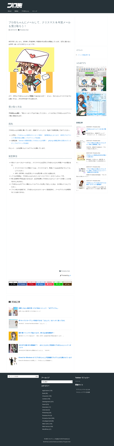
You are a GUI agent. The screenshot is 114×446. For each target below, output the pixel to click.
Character (46, 396)
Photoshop (46, 412)
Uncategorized (48, 421)
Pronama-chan (24, 30)
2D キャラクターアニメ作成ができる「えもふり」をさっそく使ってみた (42, 320)
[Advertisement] (40, 216)
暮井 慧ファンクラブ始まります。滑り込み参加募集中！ (37, 333)
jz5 (70, 275)
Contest (46, 399)
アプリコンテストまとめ (83, 389)
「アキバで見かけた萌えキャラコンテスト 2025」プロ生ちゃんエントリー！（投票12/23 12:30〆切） (96, 170)
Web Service (47, 426)
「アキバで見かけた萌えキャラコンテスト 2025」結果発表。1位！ (96, 143)
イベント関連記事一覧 (84, 55)
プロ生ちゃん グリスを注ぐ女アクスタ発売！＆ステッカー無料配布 (96, 183)
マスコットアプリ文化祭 (83, 392)
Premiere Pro (47, 415)
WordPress (46, 429)
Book (45, 393)
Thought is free (66, 441)
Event (45, 404)
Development (47, 401)
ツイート (77, 381)
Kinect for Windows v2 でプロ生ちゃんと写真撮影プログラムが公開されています (45, 357)
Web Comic (47, 424)
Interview (46, 410)
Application (47, 390)
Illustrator (46, 407)
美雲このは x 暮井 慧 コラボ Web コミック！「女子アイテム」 (39, 308)
